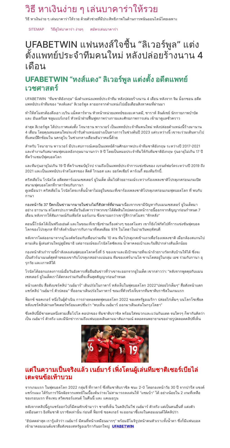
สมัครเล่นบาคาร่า (104, 29)
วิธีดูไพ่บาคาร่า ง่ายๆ (67, 29)
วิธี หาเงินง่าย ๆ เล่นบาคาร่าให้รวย (91, 8)
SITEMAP (36, 29)
